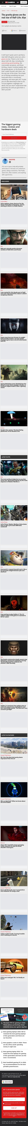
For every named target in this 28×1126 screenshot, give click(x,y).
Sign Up (14, 1108)
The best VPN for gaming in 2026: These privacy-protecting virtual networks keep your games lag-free (15, 1025)
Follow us (15, 30)
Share (5, 30)
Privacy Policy (19, 1113)
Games (3, 10)
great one (5, 59)
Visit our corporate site (14, 1077)
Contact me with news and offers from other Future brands (14, 1103)
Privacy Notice (22, 144)
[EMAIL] (10, 162)
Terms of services (20, 142)
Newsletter (23, 30)
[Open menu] (3, 2)
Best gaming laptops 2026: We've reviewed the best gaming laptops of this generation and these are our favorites (14, 1035)
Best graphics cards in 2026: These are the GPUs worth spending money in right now (15, 1045)
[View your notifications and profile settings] (14, 2)
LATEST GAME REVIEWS (20, 1010)
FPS (8, 10)
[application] (14, 41)
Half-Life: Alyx (14, 10)
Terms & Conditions (13, 1115)
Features (4, 22)
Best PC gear (12, 6)
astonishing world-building (10, 63)
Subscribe (23, 2)
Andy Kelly (12, 21)
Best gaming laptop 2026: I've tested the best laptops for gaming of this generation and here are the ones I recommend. (14, 1054)
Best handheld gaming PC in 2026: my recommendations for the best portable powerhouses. (14, 1064)
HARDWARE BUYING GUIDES (7, 1010)
